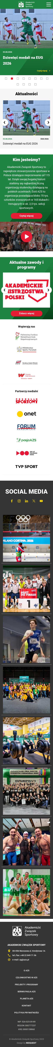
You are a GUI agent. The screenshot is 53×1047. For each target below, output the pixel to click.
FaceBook (11, 495)
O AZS (26, 964)
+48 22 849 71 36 (28, 949)
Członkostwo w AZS (26, 972)
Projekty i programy (26, 979)
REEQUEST (31, 1037)
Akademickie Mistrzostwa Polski (26, 284)
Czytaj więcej (42, 65)
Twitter (34, 495)
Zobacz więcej (26, 307)
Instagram (19, 495)
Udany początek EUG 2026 (25, 57)
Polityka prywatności (26, 1007)
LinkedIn (26, 495)
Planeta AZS (26, 993)
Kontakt (26, 1000)
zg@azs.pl (24, 954)
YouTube (41, 495)
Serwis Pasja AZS (26, 986)
